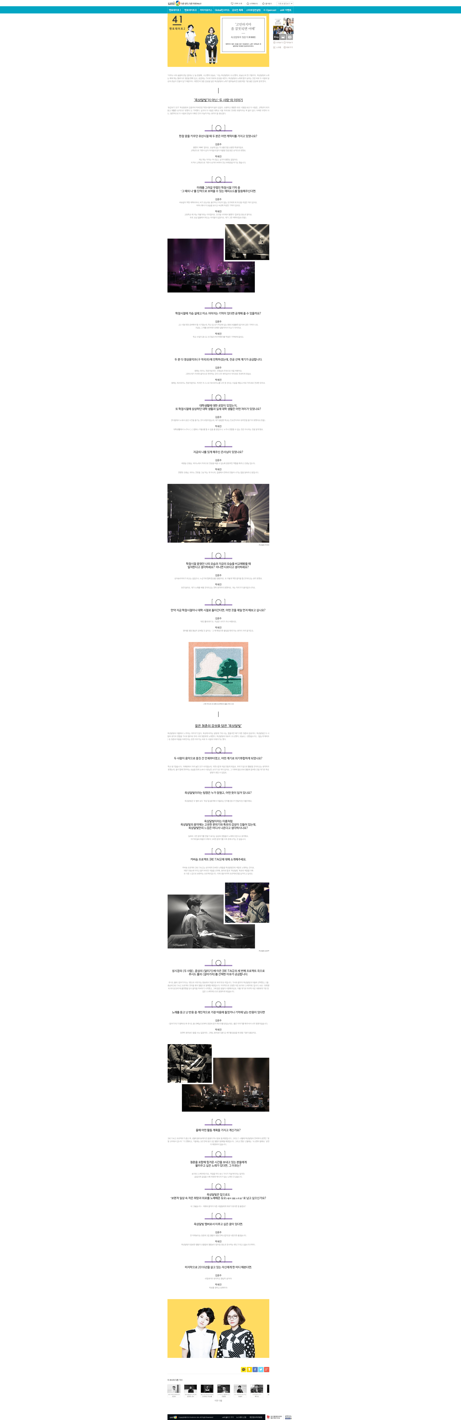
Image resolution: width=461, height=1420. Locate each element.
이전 (216, 1401)
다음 (220, 1401)
